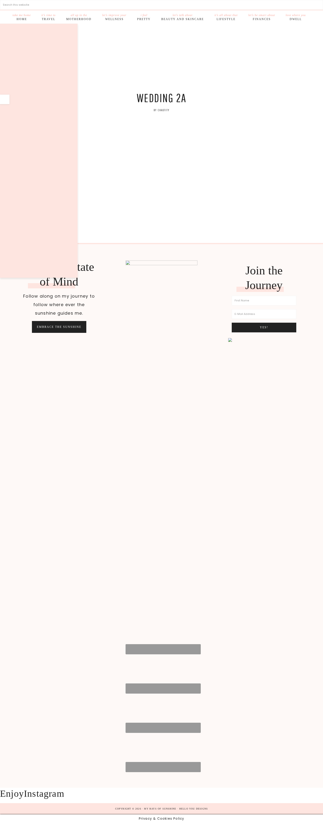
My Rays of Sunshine (161, 58)
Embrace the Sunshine (59, 327)
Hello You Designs (193, 808)
